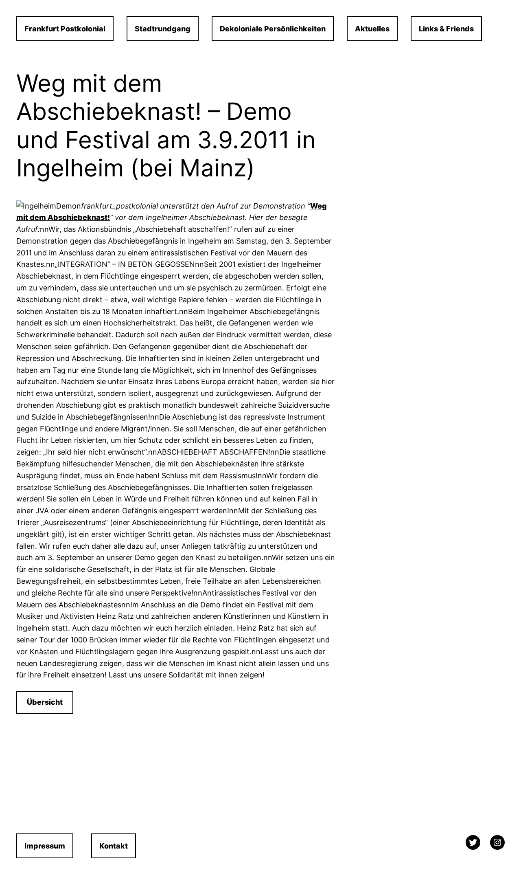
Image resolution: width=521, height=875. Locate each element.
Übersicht (45, 702)
